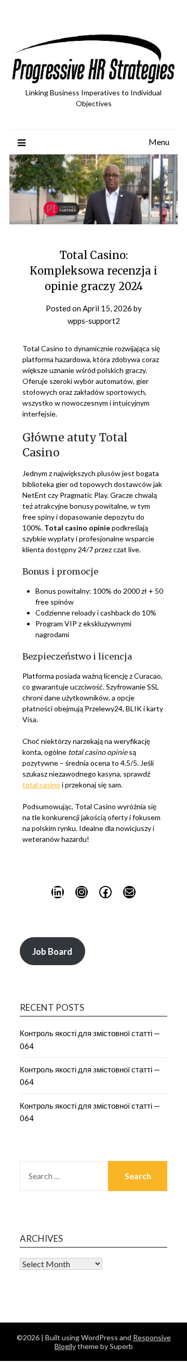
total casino (41, 784)
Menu (159, 142)
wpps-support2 (94, 320)
